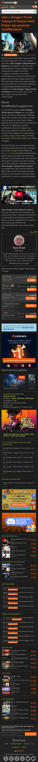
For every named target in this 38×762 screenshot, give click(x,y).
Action (31, 217)
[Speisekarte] (35, 2)
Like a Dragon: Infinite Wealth (18, 150)
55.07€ (30, 316)
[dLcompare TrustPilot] (21, 758)
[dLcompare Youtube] (27, 758)
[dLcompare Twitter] (5, 758)
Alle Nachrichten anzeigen (19, 263)
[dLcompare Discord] (32, 758)
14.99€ (30, 305)
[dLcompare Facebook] (10, 758)
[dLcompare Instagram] (16, 758)
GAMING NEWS (11, 55)
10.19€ (30, 298)
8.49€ (31, 280)
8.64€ (31, 289)
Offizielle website (9, 396)
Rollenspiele (29, 398)
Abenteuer (21, 398)
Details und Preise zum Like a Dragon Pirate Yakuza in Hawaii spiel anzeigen (18, 435)
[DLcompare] (19, 740)
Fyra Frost (21, 55)
